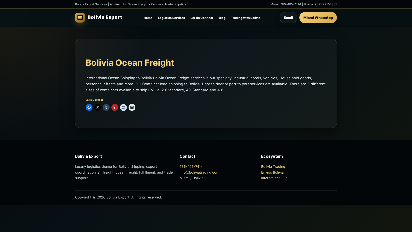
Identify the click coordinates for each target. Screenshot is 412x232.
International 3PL (275, 178)
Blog (222, 18)
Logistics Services (171, 18)
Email (288, 17)
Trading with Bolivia (245, 18)
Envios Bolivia (272, 172)
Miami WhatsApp (318, 17)
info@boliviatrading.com (199, 172)
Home (148, 18)
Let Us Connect (202, 18)
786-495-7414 (290, 4)
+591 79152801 (326, 4)
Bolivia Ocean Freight (130, 62)
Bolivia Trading (273, 166)
